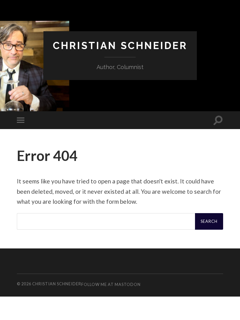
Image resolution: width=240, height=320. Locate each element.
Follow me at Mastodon (111, 284)
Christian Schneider (120, 45)
